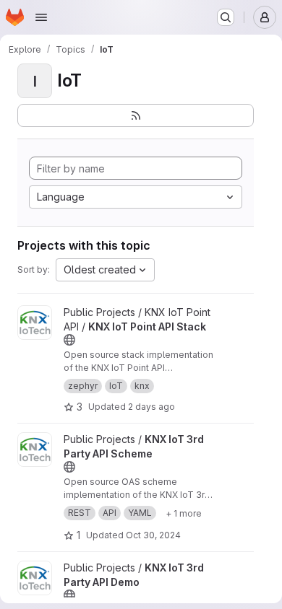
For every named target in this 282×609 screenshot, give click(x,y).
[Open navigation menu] (41, 17)
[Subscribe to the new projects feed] (135, 115)
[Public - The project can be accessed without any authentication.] (69, 340)
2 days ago (151, 406)
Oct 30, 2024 (153, 535)
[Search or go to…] (225, 17)
